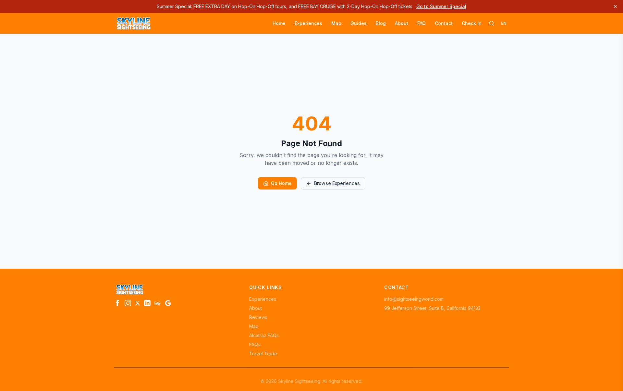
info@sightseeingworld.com (414, 299)
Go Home (281, 183)
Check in (472, 23)
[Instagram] (128, 303)
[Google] (168, 303)
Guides (358, 23)
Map (336, 23)
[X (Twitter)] (137, 303)
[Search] (491, 23)
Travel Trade (263, 353)
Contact (444, 23)
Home (279, 23)
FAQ (421, 23)
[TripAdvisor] (157, 303)
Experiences (308, 23)
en (503, 23)
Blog (381, 23)
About (401, 23)
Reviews (258, 317)
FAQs (254, 344)
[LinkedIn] (147, 303)
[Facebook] (117, 303)
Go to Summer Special (441, 6)
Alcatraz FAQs (264, 335)
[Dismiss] (615, 6)
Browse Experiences (337, 183)
